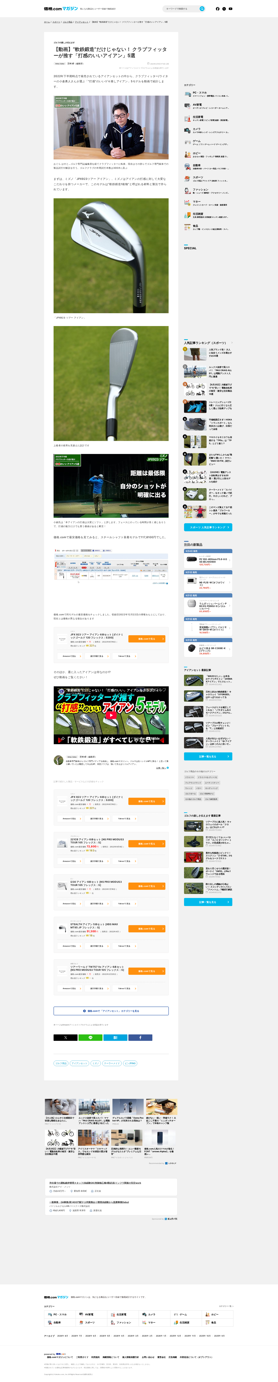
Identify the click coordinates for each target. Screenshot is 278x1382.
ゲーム (212, 142)
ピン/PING (130, 1063)
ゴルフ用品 (61, 1063)
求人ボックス (171, 1219)
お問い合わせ (148, 1357)
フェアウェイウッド (193, 783)
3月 (133, 1336)
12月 (175, 1336)
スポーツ (213, 179)
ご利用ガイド (82, 1357)
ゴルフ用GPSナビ (207, 794)
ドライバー (189, 777)
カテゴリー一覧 (225, 1306)
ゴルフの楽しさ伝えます (64, 42)
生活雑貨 (213, 215)
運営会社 (161, 1357)
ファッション (213, 191)
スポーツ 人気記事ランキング (207, 527)
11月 (190, 1336)
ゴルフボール (190, 794)
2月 (147, 1336)
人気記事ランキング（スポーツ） (205, 343)
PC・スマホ (213, 94)
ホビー (213, 155)
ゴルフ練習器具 (211, 799)
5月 (105, 1336)
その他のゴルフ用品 (193, 799)
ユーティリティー (212, 783)
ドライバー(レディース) (207, 777)
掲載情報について (111, 1357)
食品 (213, 227)
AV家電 (213, 106)
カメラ (213, 130)
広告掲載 (173, 1357)
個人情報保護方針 (130, 1357)
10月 (205, 1336)
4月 (119, 1336)
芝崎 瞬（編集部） (70, 63)
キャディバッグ (211, 788)
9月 (219, 1336)
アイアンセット (79, 1063)
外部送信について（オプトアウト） (196, 1357)
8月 (62, 1336)
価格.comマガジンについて (60, 1357)
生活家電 (213, 118)
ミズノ (95, 1063)
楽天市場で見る (96, 656)
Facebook (217, 9)
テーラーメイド (112, 1063)
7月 (76, 1336)
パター (198, 788)
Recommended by (157, 1163)
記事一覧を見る (207, 756)
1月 (161, 1336)
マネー (210, 203)
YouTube (230, 9)
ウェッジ (188, 788)
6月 (90, 1336)
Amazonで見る (69, 656)
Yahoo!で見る (124, 656)
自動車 (213, 167)
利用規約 (95, 1357)
